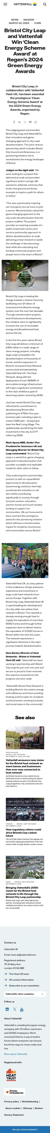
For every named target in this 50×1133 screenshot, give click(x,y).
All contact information (21, 979)
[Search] (46, 4)
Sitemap (27, 1108)
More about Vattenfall (15, 1054)
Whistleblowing (30, 1101)
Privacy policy (11, 1101)
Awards (28, 19)
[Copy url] (35, 121)
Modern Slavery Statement (23, 1111)
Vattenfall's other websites (20, 994)
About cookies (12, 1108)
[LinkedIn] (19, 121)
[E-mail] (30, 121)
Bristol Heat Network (15, 754)
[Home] (25, 4)
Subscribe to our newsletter (24, 985)
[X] (25, 121)
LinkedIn (7, 1009)
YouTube (22, 1009)
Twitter (15, 1009)
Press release (12, 752)
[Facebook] (14, 121)
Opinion (9, 824)
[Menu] (5, 4)
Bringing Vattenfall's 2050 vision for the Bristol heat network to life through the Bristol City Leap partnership (23, 892)
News (14, 19)
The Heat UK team (19, 974)
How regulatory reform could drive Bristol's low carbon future (23, 832)
